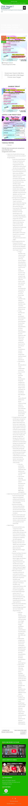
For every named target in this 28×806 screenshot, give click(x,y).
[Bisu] (21, 756)
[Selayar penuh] (24, 756)
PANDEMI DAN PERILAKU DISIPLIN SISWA (7, 731)
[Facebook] (13, 798)
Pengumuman (9, 64)
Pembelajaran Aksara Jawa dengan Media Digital (14, 3)
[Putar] (4, 756)
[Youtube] (15, 798)
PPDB (14, 64)
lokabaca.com (6, 793)
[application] (14, 751)
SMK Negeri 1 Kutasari (7, 7)
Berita (4, 64)
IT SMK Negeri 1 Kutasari (7, 784)
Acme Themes (18, 803)
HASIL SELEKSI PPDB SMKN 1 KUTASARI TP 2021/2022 (20, 732)
